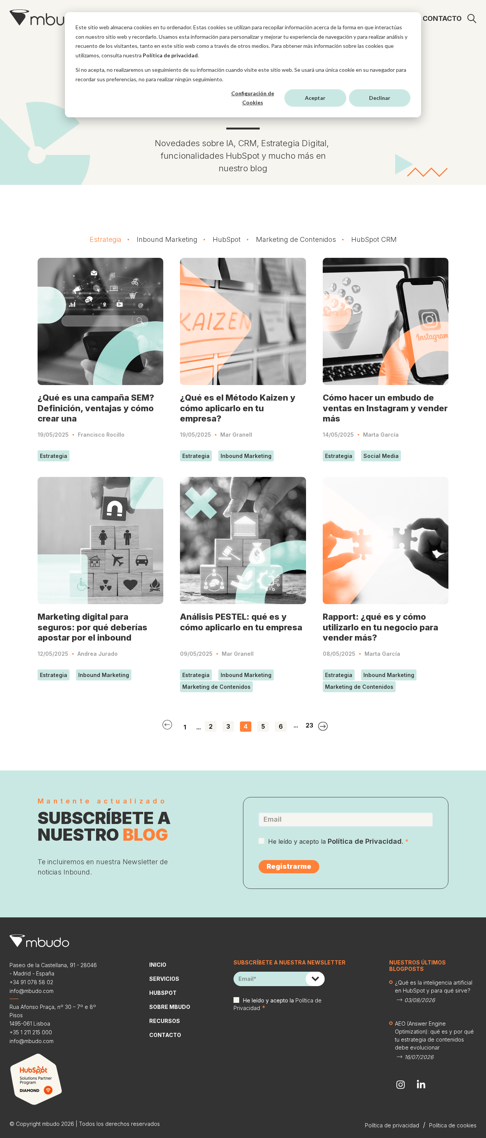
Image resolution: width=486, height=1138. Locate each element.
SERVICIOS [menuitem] (164, 978)
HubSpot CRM (374, 239)
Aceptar (315, 98)
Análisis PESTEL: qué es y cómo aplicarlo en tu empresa (241, 622)
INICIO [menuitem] (157, 964)
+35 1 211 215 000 (30, 1032)
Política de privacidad (170, 55)
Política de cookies (453, 1125)
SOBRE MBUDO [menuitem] (169, 1007)
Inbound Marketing (167, 239)
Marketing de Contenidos (296, 239)
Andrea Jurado (97, 653)
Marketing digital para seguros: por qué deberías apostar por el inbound (92, 627)
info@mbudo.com (31, 991)
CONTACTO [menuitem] (442, 18)
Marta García (381, 434)
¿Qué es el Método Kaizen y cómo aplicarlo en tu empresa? (237, 408)
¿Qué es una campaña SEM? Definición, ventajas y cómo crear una (96, 408)
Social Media (381, 456)
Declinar (379, 98)
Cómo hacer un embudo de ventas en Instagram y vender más (385, 408)
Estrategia (106, 239)
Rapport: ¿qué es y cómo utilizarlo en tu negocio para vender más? (380, 627)
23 (309, 725)
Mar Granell (236, 434)
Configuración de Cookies (252, 98)
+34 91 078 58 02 (31, 982)
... (198, 727)
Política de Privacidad (365, 841)
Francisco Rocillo (101, 434)
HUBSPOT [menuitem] (163, 993)
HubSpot (227, 239)
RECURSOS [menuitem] (164, 1021)
